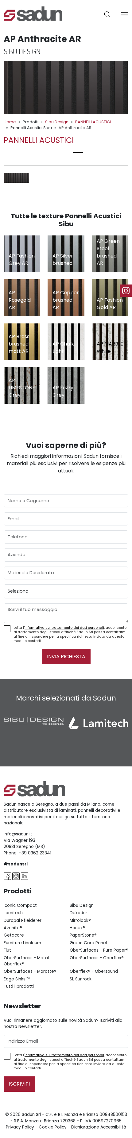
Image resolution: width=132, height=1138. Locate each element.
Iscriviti (19, 1083)
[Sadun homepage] (33, 13)
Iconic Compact (20, 905)
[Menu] (124, 13)
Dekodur (78, 913)
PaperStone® (83, 935)
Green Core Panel (88, 943)
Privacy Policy (20, 1127)
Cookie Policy (53, 1127)
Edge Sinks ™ (17, 979)
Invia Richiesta (66, 656)
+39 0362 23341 (35, 853)
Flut (7, 950)
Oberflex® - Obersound (94, 971)
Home (10, 121)
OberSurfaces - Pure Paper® (99, 950)
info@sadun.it (18, 834)
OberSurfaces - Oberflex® (97, 958)
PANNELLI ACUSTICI (93, 121)
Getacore (14, 935)
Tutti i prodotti (19, 986)
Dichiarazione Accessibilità (98, 1127)
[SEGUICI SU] (126, 290)
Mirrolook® (80, 920)
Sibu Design (56, 121)
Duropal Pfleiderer (22, 920)
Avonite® (13, 928)
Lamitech (13, 913)
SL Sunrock (80, 979)
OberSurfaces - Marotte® (30, 971)
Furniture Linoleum (22, 943)
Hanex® (77, 928)
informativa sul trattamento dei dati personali (64, 627)
